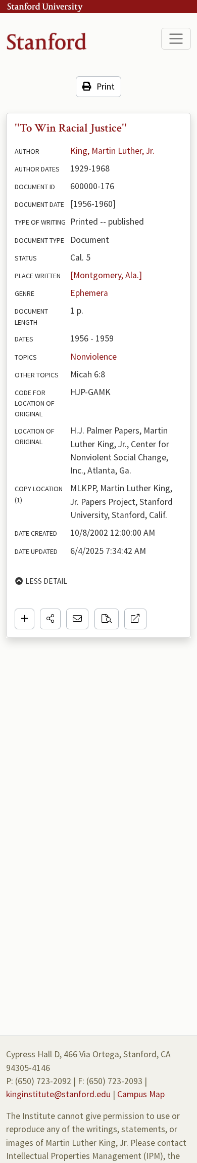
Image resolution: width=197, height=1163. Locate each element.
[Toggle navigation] (176, 39)
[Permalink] (135, 619)
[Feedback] (77, 619)
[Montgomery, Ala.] (106, 275)
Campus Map (141, 1094)
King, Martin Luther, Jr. (112, 150)
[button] (50, 619)
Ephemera (89, 292)
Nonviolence (93, 356)
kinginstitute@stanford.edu (58, 1094)
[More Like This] (106, 619)
